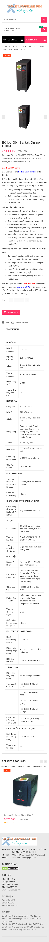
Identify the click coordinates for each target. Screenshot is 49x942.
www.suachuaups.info (11, 890)
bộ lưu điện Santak (27, 172)
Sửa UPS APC (8, 903)
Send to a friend (21, 323)
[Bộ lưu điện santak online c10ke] (24, 75)
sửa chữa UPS (23, 287)
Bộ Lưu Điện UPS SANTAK (23, 47)
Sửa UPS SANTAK (10, 905)
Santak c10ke (24, 158)
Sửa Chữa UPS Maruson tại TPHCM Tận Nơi (21, 916)
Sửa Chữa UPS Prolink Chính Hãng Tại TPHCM (22, 924)
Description (12, 329)
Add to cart (13, 312)
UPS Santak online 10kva (19, 162)
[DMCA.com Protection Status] (10, 868)
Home (4, 47)
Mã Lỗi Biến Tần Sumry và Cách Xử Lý (19, 929)
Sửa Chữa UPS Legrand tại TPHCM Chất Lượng (23, 927)
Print (6, 323)
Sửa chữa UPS (8, 900)
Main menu (31, 40)
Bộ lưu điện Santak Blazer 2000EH (19, 815)
